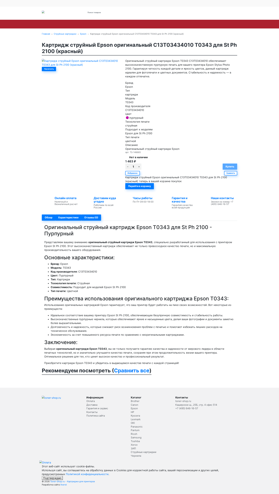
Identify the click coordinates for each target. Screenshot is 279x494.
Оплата (62, 3)
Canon (64, 24)
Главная (46, 34)
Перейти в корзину (139, 186)
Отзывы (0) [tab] (91, 217)
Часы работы (142, 198)
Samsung (189, 24)
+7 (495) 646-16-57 (169, 12)
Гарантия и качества (179, 199)
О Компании (48, 3)
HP (88, 24)
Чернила (136, 455)
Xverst (63, 484)
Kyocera (100, 24)
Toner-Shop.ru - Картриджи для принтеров (72, 481)
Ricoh (174, 24)
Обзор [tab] (48, 217)
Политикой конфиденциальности (87, 474)
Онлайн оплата (65, 198)
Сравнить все (131, 370)
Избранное (133, 173)
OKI (129, 24)
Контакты (109, 3)
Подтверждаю (52, 478)
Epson (77, 24)
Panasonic (143, 24)
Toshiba (205, 24)
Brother (49, 24)
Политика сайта (95, 415)
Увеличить (49, 69)
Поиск (126, 12)
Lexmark (116, 24)
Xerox (219, 24)
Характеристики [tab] (68, 217)
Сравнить (230, 173)
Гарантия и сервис (89, 3)
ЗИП (231, 24)
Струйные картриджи (256, 24)
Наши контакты (222, 198)
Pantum (160, 24)
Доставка (73, 3)
